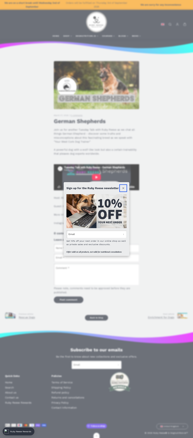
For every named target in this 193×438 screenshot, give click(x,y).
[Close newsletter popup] (123, 188)
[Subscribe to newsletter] (124, 234)
